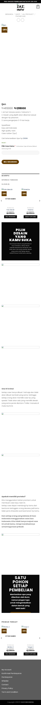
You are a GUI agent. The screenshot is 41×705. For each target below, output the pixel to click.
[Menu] (3, 6)
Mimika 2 (10, 647)
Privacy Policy (7, 688)
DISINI (25, 138)
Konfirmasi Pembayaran (12, 673)
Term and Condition (10, 692)
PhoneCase (21, 16)
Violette (30, 210)
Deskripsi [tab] (5, 176)
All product (28, 14)
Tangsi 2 (30, 647)
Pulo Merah (10, 210)
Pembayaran (7, 677)
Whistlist (5, 681)
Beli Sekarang (10, 162)
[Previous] (1, 205)
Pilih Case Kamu (19, 147)
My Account (6, 669)
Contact (5, 684)
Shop (17, 14)
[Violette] (30, 197)
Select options (30, 216)
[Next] (39, 205)
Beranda (9, 14)
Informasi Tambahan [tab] (10, 180)
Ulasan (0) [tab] (5, 184)
